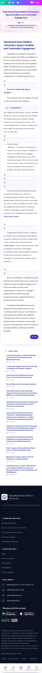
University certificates (9, 542)
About (3, 659)
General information (9, 523)
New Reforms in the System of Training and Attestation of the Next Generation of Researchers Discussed (22, 404)
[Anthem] (9, 2)
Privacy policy (13, 659)
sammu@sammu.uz (14, 595)
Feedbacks (33, 659)
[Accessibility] (18, 2)
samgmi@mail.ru (13, 601)
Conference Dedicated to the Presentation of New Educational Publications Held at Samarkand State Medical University (21, 428)
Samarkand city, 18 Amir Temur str (20, 585)
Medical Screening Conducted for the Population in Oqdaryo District (20, 458)
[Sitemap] (13, 2)
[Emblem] (6, 2)
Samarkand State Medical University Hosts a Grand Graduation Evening (19, 376)
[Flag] (2, 2)
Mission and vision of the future (13, 528)
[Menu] (39, 2)
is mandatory (24, 643)
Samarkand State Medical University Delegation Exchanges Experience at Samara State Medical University (19, 439)
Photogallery (6, 563)
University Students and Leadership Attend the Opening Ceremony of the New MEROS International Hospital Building (21, 393)
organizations (9, 245)
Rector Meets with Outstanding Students (21, 384)
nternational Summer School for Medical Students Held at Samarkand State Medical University (21, 357)
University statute (8, 537)
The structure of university (11, 532)
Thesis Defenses (7, 572)
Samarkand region (11, 216)
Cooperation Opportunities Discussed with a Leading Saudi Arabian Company (21, 367)
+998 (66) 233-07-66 (15, 590)
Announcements (7, 558)
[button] (33, 2)
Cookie (24, 659)
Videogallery (6, 568)
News (3, 554)
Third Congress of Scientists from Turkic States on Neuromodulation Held (20, 449)
